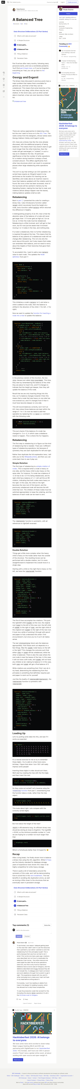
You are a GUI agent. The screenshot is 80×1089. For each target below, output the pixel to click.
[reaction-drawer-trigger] (4, 73)
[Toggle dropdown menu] (50, 942)
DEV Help (46, 1075)
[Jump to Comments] (3, 79)
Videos (27, 1075)
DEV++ (22, 1075)
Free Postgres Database (44, 1078)
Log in (63, 2)
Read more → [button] (18, 1060)
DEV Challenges (15, 1075)
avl (21, 24)
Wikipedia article (31, 457)
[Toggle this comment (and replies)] (13, 945)
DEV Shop (54, 1078)
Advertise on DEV (54, 1075)
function (20, 791)
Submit (19, 936)
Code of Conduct (27, 1003)
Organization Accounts (66, 1075)
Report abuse (37, 1003)
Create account (72, 2)
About (29, 1078)
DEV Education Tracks (36, 1075)
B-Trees (48, 860)
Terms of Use (49, 1080)
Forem (21, 1082)
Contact (35, 1078)
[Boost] (3, 91)
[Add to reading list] (3, 85)
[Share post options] (3, 96)
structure (16, 24)
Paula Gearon (21, 9)
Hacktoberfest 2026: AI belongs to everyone (68, 125)
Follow (68, 13)
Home (8, 1075)
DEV (46, 1082)
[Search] (8, 2)
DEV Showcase (22, 1078)
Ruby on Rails (36, 1084)
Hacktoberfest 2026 (65, 140)
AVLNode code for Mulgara (28, 995)
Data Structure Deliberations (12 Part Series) (31, 31)
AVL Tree (43, 133)
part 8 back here (26, 68)
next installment (36, 876)
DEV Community (16, 1073)
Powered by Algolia (52, 2)
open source (30, 1082)
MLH (60, 1078)
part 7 (20, 200)
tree (25, 24)
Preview (27, 936)
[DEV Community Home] (3, 2)
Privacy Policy (41, 1080)
